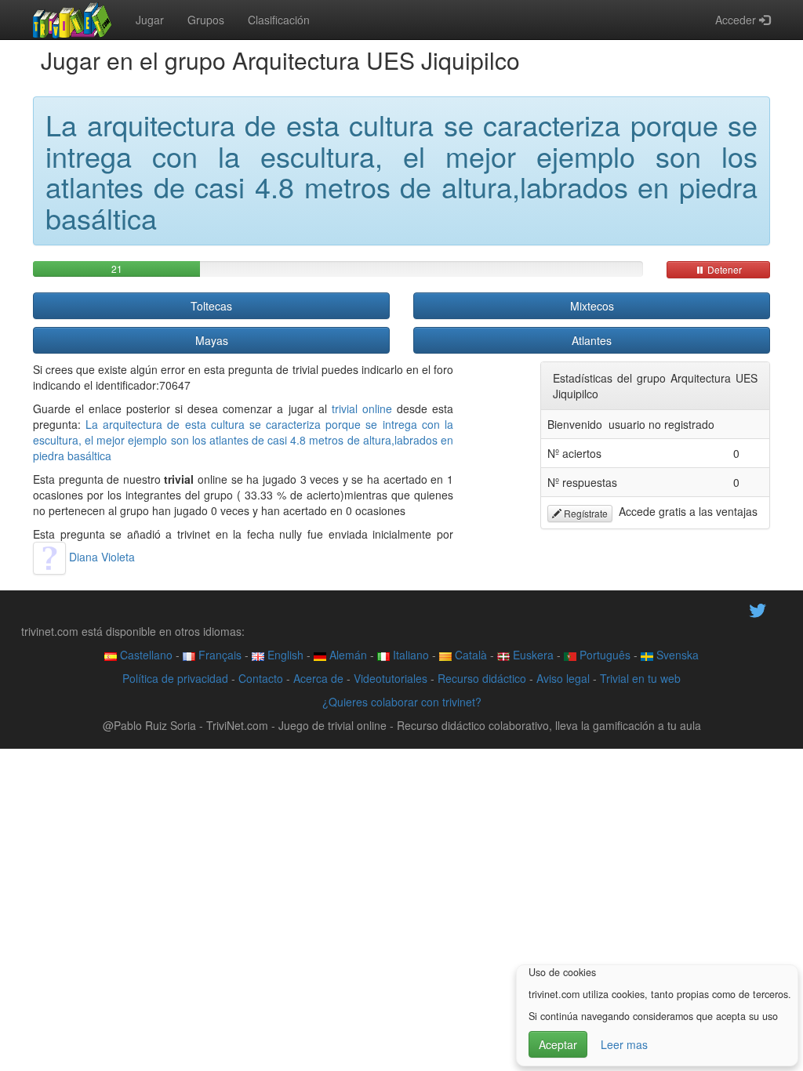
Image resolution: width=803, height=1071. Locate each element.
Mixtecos (592, 306)
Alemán (346, 655)
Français (218, 655)
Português (603, 655)
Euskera (532, 655)
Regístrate (584, 513)
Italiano (409, 655)
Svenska (676, 655)
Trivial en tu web (640, 678)
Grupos (205, 19)
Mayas (211, 340)
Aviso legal (563, 678)
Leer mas (624, 1044)
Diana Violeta (100, 557)
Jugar (150, 19)
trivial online (362, 408)
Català (469, 655)
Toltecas (211, 306)
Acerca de (318, 678)
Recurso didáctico (482, 678)
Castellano (145, 655)
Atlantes (592, 340)
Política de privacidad (175, 678)
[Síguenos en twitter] (757, 609)
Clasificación (279, 19)
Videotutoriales (390, 678)
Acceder (737, 19)
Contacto (260, 678)
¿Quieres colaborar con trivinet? (401, 702)
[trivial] (72, 19)
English (283, 655)
